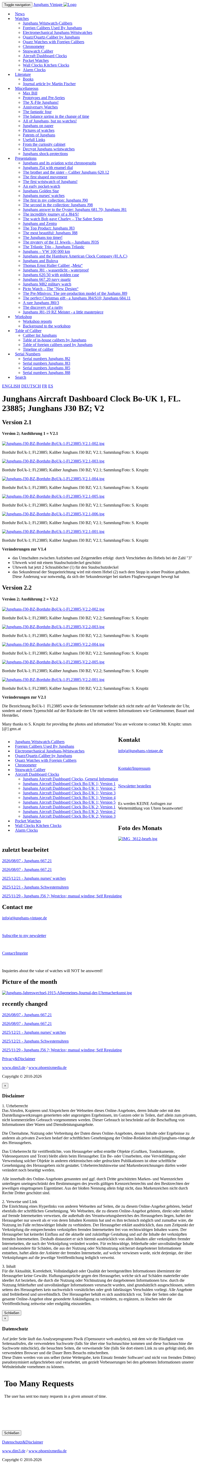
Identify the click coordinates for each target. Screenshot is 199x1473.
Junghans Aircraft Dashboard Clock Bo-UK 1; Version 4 (69, 797)
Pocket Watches (36, 60)
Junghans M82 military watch (47, 284)
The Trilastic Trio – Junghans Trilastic (53, 247)
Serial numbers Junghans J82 (46, 358)
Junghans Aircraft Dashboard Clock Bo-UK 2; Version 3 (69, 816)
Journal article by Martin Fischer (49, 84)
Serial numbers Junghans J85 (46, 368)
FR (44, 386)
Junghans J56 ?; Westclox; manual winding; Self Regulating (62, 896)
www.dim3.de (13, 1067)
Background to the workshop (46, 326)
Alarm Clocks (34, 70)
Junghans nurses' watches (44, 195)
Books (28, 79)
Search (20, 377)
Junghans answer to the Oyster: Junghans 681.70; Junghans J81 (75, 209)
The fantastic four (37, 111)
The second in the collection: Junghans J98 (58, 205)
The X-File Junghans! (41, 102)
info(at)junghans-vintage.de (140, 751)
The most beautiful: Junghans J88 (50, 233)
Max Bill (30, 93)
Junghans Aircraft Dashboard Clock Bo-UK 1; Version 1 (69, 783)
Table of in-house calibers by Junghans (54, 340)
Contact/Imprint (15, 953)
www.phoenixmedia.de (48, 1067)
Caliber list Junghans (40, 335)
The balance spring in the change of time (56, 116)
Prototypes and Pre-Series (44, 98)
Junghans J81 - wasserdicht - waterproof (56, 270)
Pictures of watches (38, 130)
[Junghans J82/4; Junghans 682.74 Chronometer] (137, 839)
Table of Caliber (28, 330)
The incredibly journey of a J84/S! (51, 214)
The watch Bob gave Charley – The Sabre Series (63, 219)
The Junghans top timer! (42, 237)
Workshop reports (37, 321)
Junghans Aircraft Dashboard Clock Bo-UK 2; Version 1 (69, 807)
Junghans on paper (38, 125)
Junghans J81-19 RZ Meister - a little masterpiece (63, 312)
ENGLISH (11, 386)
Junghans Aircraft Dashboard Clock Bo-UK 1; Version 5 (69, 802)
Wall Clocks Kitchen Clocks (46, 65)
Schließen (11, 1313)
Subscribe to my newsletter (24, 935)
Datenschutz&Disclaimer (22, 1442)
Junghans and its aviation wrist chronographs (59, 163)
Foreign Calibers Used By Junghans (52, 28)
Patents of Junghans (39, 135)
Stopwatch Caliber (38, 51)
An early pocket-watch (41, 186)
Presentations (26, 158)
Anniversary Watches (40, 107)
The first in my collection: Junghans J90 (55, 200)
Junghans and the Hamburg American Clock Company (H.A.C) (75, 256)
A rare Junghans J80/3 (41, 303)
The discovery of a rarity (43, 307)
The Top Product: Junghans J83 (49, 228)
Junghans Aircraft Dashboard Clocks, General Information (70, 779)
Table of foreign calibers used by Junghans (58, 344)
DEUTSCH (31, 386)
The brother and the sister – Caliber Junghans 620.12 (66, 172)
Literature (23, 74)
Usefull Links (34, 139)
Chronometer (33, 46)
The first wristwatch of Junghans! (50, 181)
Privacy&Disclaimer (18, 1059)
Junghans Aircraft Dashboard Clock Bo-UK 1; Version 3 (69, 793)
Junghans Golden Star (41, 191)
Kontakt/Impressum (134, 768)
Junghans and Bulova (40, 261)
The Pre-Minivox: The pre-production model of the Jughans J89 (75, 293)
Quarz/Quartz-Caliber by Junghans (51, 37)
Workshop (23, 316)
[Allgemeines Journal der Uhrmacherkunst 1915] (67, 993)
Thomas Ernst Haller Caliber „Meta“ (53, 265)
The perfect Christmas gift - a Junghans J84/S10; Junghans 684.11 (77, 298)
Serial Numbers (27, 354)
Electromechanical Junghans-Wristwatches (57, 32)
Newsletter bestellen (134, 786)
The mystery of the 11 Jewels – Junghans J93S (61, 242)
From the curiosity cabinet (44, 144)
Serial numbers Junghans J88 (46, 372)
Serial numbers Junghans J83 (46, 363)
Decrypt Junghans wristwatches (49, 149)
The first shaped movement (45, 177)
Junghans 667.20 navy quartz (47, 279)
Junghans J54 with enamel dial (48, 167)
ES (50, 386)
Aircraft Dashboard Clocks (45, 56)
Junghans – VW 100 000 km (46, 251)
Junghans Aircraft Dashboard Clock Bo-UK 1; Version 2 (69, 788)
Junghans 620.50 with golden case (51, 275)
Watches (22, 18)
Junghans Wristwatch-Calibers (47, 23)
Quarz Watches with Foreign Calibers (53, 42)
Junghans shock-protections (45, 153)
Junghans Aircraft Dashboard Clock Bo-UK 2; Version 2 (69, 811)
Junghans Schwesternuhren (35, 887)
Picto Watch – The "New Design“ (51, 289)
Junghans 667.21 (27, 861)
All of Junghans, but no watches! (50, 121)
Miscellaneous (26, 88)
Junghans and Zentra (40, 223)
